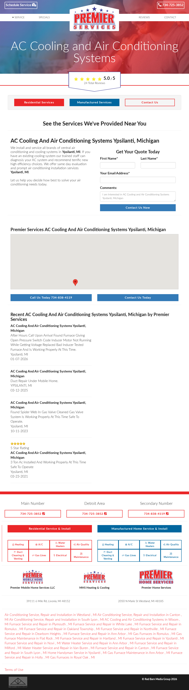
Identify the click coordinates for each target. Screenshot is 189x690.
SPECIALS (44, 17)
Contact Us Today (138, 297)
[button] (75, 283)
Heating (19, 544)
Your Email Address (115, 173)
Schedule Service (19, 5)
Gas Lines (40, 555)
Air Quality (82, 544)
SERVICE (19, 17)
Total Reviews (94, 83)
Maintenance (81, 557)
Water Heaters (60, 544)
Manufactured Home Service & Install (139, 528)
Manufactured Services (94, 102)
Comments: (108, 188)
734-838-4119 (155, 513)
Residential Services (39, 102)
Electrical (61, 555)
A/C (40, 544)
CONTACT (170, 17)
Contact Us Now (138, 207)
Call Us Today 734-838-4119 (51, 297)
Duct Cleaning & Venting (18, 555)
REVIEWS (144, 17)
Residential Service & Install (50, 528)
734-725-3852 (172, 5)
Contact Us (150, 102)
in (51, 615)
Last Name (149, 158)
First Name (109, 158)
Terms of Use (14, 670)
